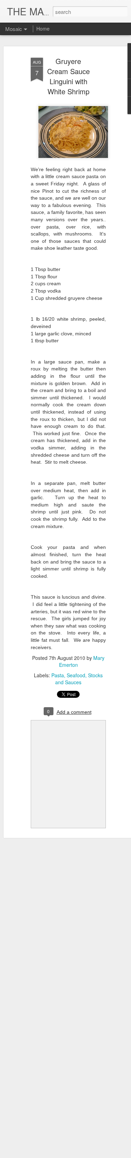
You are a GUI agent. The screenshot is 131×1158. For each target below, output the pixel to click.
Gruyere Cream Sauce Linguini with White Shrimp (68, 76)
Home (43, 28)
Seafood (76, 675)
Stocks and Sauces (79, 679)
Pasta (57, 675)
